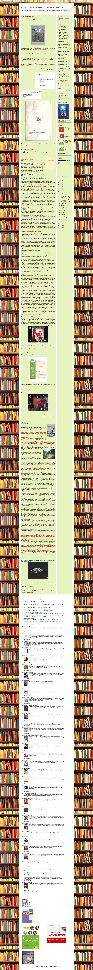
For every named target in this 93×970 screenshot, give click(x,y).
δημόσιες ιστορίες (62, 38)
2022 (61, 180)
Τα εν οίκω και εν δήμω (28, 697)
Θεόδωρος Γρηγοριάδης (28, 672)
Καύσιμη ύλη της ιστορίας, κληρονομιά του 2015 (32, 723)
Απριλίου (62, 214)
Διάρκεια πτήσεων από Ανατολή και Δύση (31, 832)
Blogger (56, 966)
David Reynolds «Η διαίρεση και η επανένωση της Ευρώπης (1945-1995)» (42, 665)
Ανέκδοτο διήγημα (62, 153)
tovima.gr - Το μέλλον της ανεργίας (30, 862)
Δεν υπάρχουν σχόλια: (48, 143)
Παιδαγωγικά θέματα (63, 71)
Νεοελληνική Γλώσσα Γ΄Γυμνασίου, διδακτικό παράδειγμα (34, 873)
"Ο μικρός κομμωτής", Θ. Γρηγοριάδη (67, 128)
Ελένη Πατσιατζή (64, 96)
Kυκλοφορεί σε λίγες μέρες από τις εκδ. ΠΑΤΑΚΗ (68, 148)
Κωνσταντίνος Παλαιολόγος (29, 626)
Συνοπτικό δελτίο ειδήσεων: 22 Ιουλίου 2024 (37, 736)
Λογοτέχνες (61, 60)
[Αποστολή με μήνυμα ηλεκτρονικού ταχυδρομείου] (21, 145)
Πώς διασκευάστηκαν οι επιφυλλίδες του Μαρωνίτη (38, 816)
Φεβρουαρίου (63, 217)
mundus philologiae (27, 866)
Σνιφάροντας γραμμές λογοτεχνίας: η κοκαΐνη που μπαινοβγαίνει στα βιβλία (37, 627)
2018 (61, 187)
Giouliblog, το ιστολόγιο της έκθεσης (31, 793)
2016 (61, 191)
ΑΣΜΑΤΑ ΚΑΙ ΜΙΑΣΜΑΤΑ (29, 655)
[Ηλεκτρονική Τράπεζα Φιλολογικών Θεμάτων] (58, 20)
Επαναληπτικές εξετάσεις (64, 45)
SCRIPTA (26, 806)
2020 (61, 184)
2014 (61, 221)
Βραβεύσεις (61, 30)
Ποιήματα (61, 73)
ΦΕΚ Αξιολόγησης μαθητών (64, 76)
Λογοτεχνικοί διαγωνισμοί (64, 68)
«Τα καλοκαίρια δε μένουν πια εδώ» (35, 648)
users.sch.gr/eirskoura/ (28, 872)
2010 (61, 229)
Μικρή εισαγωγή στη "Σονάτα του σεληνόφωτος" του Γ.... (65, 200)
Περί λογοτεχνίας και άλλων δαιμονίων (31, 743)
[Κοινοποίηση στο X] (24, 145)
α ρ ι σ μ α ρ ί (26, 853)
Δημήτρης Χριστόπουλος (65, 95)
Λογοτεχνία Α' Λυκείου (63, 61)
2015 (61, 193)
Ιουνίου (62, 210)
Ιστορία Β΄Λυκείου (62, 52)
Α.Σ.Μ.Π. (26, 785)
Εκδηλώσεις (61, 41)
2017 (61, 189)
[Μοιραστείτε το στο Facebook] (25, 145)
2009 (61, 230)
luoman (50, 966)
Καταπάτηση (31, 761)
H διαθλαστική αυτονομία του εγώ (35, 807)
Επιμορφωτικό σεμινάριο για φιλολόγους (32, 354)
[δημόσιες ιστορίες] (58, 84)
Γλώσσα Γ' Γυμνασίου (63, 35)
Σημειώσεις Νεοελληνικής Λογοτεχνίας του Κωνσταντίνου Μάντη (36, 664)
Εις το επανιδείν (32, 883)
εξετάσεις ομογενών (63, 42)
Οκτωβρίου (63, 205)
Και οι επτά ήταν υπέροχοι (28, 392)
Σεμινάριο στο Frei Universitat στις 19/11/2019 (37, 769)
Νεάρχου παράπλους (28, 815)
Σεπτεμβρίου (63, 207)
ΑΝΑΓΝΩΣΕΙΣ (27, 713)
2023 (61, 178)
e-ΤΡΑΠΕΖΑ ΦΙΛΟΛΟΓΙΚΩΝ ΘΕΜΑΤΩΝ (42, 7)
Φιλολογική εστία (27, 823)
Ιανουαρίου (63, 219)
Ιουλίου (62, 208)
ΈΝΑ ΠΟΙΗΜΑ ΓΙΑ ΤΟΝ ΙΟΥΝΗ (35, 681)
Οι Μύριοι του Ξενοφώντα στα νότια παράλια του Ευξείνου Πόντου (41, 698)
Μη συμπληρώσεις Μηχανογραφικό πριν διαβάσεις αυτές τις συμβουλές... (36, 877)
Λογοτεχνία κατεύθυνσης (28, 882)
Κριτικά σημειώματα (29, 586)
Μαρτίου (62, 216)
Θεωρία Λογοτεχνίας (63, 51)
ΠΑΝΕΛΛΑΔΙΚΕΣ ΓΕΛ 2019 (29, 794)
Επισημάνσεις (26, 680)
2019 (61, 186)
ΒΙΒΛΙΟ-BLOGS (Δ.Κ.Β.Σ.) (29, 890)
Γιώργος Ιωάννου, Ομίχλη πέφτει (34, 777)
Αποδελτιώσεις (62, 26)
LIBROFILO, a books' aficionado (30, 705)
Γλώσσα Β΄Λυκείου (63, 33)
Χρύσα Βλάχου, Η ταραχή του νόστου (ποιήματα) (34, 19)
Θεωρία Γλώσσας (62, 47)
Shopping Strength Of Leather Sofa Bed (31, 867)
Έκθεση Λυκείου (27, 876)
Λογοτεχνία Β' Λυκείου (63, 63)
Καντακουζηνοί (31, 837)
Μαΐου (62, 212)
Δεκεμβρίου (63, 194)
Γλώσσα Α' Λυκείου (63, 32)
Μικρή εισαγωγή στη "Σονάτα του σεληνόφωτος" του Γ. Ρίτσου (38, 152)
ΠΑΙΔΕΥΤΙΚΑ (26, 831)
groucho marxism (27, 727)
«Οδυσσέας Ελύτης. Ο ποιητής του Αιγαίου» (36, 854)
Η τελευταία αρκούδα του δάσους (35, 744)
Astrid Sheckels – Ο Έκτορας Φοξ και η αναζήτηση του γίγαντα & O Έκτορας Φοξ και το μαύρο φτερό (42, 642)
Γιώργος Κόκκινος (27, 768)
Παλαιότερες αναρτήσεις (48, 590)
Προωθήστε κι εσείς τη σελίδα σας (63, 21)
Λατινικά (61, 58)
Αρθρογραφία (62, 27)
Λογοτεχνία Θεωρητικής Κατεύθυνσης (32, 348)
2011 (61, 227)
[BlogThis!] (23, 145)
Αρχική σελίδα (37, 590)
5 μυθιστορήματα (32, 706)
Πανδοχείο (26, 641)
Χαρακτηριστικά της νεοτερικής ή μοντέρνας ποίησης (68, 142)
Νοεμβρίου (63, 203)
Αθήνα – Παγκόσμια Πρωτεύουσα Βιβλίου (36, 824)
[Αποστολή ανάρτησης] (54, 143)
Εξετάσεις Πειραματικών (64, 44)
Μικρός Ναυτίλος (27, 776)
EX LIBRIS (26, 836)
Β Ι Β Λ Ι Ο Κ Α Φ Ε (28, 752)
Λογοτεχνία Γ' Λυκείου (63, 64)
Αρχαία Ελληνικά (62, 29)
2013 (61, 223)
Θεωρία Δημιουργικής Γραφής (65, 48)
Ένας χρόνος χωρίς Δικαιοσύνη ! (34, 786)
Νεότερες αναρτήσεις (27, 590)
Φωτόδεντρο (26, 688)
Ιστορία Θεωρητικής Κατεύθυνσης (63, 55)
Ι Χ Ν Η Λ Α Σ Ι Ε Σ (27, 647)
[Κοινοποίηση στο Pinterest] (26, 145)
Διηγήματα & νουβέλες (28, 798)
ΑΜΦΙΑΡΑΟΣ (26, 845)
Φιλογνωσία (26, 894)
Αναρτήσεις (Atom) (30, 592)
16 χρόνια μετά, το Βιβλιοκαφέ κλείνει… (36, 753)
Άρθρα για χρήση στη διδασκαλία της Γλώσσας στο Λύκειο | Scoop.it (37, 861)
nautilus (25, 760)
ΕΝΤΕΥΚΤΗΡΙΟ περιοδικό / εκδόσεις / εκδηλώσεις (34, 735)
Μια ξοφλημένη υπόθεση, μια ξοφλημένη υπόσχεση (37, 728)
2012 (61, 225)
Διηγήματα (61, 39)
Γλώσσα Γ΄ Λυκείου (63, 36)
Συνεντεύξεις (61, 74)
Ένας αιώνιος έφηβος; (33, 714)
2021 (61, 182)
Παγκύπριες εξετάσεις (63, 70)
